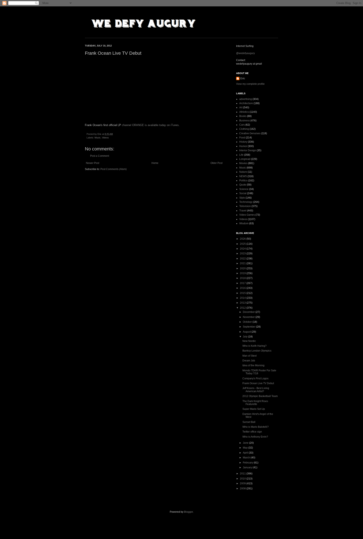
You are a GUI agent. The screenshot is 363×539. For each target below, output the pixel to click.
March (247, 457)
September (249, 326)
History (243, 141)
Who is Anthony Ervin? (255, 436)
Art (240, 107)
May (245, 447)
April (246, 452)
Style (242, 197)
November (249, 317)
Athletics (244, 111)
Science (244, 189)
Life (241, 154)
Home (154, 163)
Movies (243, 163)
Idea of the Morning (253, 365)
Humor (243, 146)
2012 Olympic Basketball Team (260, 396)
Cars (242, 124)
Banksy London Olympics (256, 350)
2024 (243, 248)
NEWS (243, 176)
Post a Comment (99, 155)
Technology (246, 201)
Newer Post (92, 163)
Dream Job (248, 360)
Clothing (244, 128)
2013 (243, 302)
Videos (105, 137)
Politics (243, 180)
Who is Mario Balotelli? (255, 426)
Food (242, 137)
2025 (243, 243)
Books (242, 116)
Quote (242, 184)
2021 (243, 263)
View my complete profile (250, 83)
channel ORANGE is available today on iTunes (150, 125)
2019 (243, 273)
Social (242, 193)
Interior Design (247, 150)
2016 (243, 288)
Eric (242, 78)
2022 (243, 258)
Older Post (216, 163)
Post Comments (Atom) (113, 169)
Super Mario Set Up (253, 409)
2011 (243, 473)
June (246, 442)
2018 (243, 278)
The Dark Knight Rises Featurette (255, 403)
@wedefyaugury (245, 53)
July (245, 336)
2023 (243, 253)
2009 (243, 483)
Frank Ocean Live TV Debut (258, 383)
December (249, 312)
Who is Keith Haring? (254, 345)
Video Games (247, 214)
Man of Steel (249, 355)
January (248, 467)
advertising (245, 99)
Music (98, 137)
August (247, 331)
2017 (243, 283)
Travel (242, 210)
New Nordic (249, 341)
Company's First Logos (255, 378)
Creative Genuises (249, 133)
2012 (243, 307)
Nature (243, 171)
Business (244, 120)
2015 (243, 293)
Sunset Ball (248, 422)
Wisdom (244, 223)
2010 (243, 478)
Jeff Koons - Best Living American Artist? (255, 390)
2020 (243, 268)
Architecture (246, 103)
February (248, 462)
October (248, 321)
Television (245, 206)
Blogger (188, 511)
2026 (243, 238)
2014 (243, 297)
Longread (244, 159)
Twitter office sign (252, 431)
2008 (243, 488)
